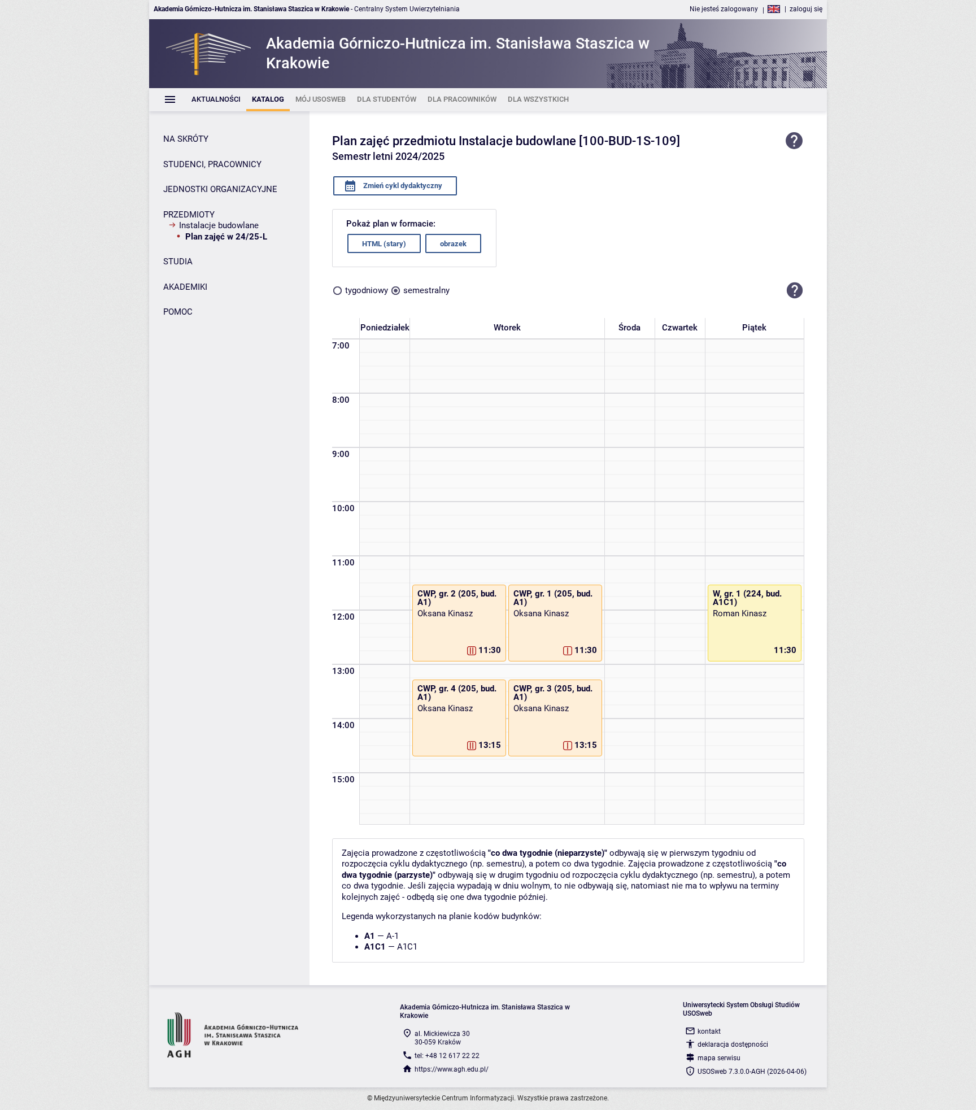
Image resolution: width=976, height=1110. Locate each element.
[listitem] (216, 99)
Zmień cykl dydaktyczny (401, 185)
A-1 (392, 936)
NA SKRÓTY (185, 139)
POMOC (178, 312)
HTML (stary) (384, 244)
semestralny (426, 290)
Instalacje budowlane (219, 225)
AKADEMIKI (185, 287)
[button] (794, 290)
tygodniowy (366, 290)
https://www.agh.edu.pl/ (452, 1069)
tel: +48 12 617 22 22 (447, 1056)
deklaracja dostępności (733, 1044)
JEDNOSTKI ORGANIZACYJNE (220, 189)
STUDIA (178, 261)
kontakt (709, 1031)
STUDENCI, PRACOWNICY (212, 164)
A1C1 (407, 947)
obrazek (453, 244)
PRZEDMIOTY (189, 215)
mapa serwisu (719, 1058)
